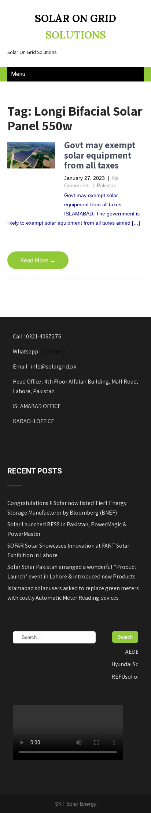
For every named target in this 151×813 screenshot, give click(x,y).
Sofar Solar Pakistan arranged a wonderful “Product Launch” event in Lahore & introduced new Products (71, 571)
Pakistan (107, 185)
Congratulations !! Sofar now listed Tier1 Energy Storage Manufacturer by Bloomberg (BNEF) (66, 507)
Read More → (38, 260)
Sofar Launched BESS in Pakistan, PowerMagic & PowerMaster (66, 529)
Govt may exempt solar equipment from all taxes (100, 155)
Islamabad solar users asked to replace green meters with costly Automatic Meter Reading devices (73, 593)
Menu (18, 73)
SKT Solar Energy (75, 804)
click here (53, 351)
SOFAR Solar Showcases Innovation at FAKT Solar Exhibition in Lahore (68, 550)
